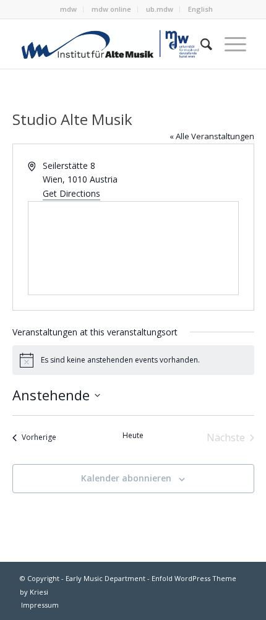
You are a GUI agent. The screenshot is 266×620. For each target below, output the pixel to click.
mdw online (111, 9)
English (200, 9)
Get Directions (71, 193)
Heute (133, 436)
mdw (68, 9)
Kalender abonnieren (126, 478)
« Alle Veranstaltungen (211, 136)
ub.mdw (159, 9)
